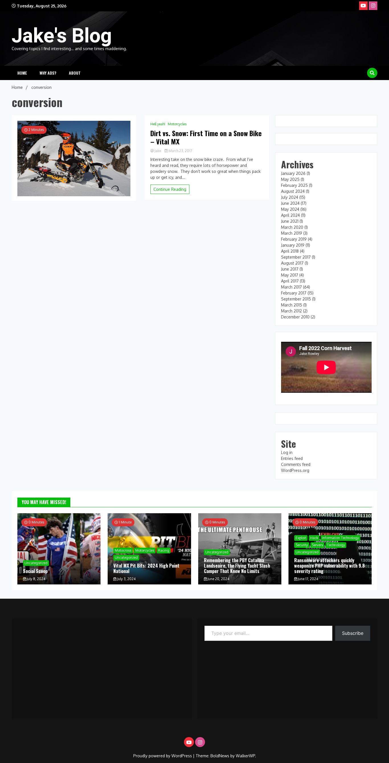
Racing (163, 550)
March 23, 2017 (180, 151)
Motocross (123, 550)
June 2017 (289, 269)
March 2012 (291, 310)
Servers (317, 545)
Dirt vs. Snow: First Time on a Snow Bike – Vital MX (206, 137)
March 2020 (292, 227)
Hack (314, 538)
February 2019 (294, 239)
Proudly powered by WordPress (163, 755)
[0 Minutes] (59, 582)
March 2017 (291, 287)
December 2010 (295, 316)
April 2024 (290, 215)
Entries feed (292, 458)
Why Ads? (48, 73)
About (75, 73)
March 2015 (291, 304)
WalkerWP (245, 755)
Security (302, 545)
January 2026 (293, 173)
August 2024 (293, 191)
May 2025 (290, 179)
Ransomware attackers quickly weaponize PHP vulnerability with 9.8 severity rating (329, 565)
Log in (286, 452)
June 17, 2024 (307, 579)
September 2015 (296, 298)
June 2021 (289, 221)
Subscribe (352, 633)
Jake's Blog (62, 35)
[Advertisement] (102, 665)
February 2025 (294, 185)
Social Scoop (35, 571)
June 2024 (290, 203)
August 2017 (292, 263)
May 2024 (290, 209)
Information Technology (340, 538)
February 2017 (293, 293)
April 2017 (290, 281)
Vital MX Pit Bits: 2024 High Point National (146, 568)
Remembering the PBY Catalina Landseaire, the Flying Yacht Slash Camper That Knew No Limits (237, 565)
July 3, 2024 (126, 579)
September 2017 (296, 257)
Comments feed (295, 464)
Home (22, 73)
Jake (158, 151)
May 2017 (289, 275)
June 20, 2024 (218, 579)
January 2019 (292, 245)
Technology (336, 545)
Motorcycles (177, 124)
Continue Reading (169, 189)
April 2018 (290, 251)
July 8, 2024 (35, 579)
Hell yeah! (157, 124)
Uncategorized (36, 563)
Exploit (301, 538)
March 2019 (291, 233)
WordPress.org (295, 470)
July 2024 (289, 197)
